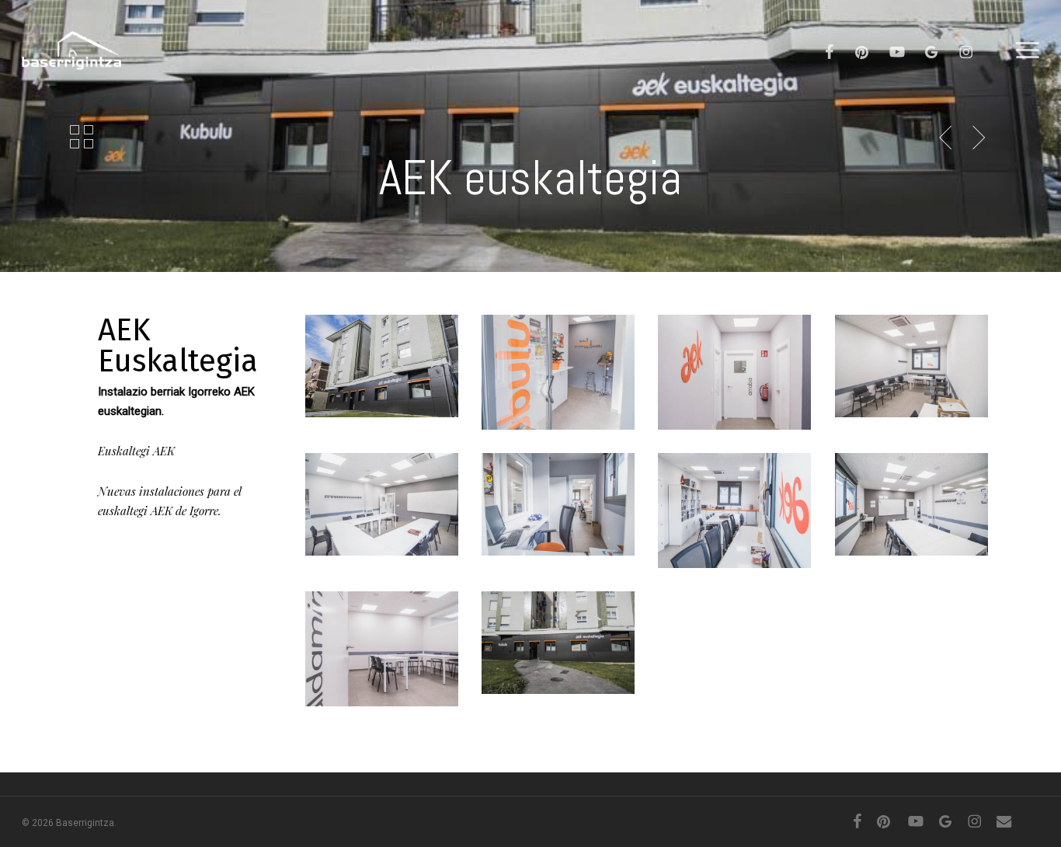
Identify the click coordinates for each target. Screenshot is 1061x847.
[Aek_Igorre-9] (736, 374)
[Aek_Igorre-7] (384, 506)
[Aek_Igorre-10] (560, 374)
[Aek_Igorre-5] (560, 506)
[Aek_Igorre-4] (736, 512)
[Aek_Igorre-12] (384, 368)
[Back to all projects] (81, 136)
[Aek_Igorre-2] (913, 506)
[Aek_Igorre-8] (913, 368)
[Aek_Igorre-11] (560, 645)
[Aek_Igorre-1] (384, 651)
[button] (1027, 50)
